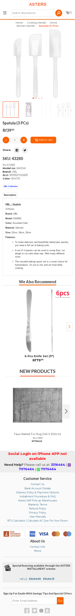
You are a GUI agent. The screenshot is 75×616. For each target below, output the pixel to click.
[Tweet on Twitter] (25, 150)
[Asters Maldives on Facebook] (27, 612)
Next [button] (69, 326)
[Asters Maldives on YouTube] (48, 612)
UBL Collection (11, 186)
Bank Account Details (37, 488)
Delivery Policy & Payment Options (37, 492)
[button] (68, 64)
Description (10, 195)
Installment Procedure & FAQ (38, 496)
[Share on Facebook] (17, 150)
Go (60, 600)
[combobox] (36, 12)
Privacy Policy (37, 512)
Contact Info (37, 546)
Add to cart (45, 139)
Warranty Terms (37, 504)
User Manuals (37, 516)
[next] (66, 411)
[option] (37, 327)
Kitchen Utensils (26, 25)
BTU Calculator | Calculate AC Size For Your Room (37, 520)
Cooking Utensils (36, 22)
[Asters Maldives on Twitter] (35, 612)
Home (19, 22)
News (37, 550)
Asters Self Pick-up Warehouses (37, 500)
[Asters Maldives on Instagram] (41, 611)
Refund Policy (37, 508)
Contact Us (37, 484)
